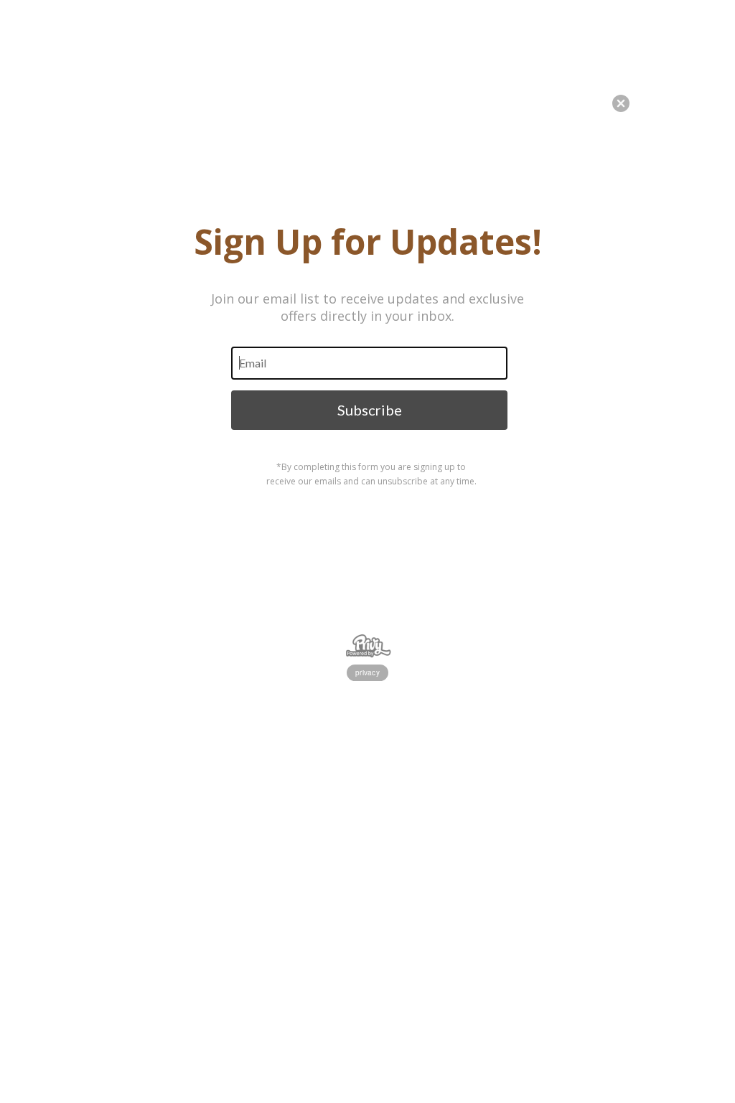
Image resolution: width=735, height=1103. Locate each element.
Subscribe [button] (369, 409)
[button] (734, 1049)
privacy (367, 672)
